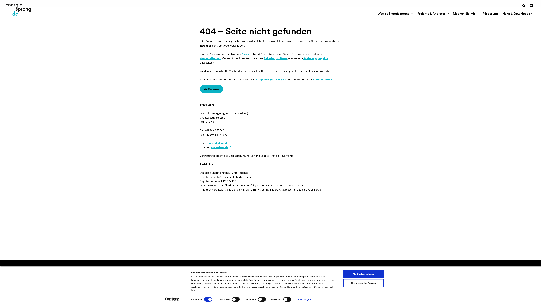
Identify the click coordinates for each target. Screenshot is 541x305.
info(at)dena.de (218, 143)
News (245, 54)
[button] (524, 5)
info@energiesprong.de (271, 79)
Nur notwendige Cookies (363, 283)
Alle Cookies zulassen (363, 274)
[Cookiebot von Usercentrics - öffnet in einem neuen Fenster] (172, 299)
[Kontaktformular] (531, 5)
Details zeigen (304, 299)
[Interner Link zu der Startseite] (18, 10)
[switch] (236, 299)
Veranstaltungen (210, 58)
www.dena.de (219, 147)
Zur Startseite (211, 89)
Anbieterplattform (276, 58)
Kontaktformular (324, 79)
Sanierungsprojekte (315, 58)
